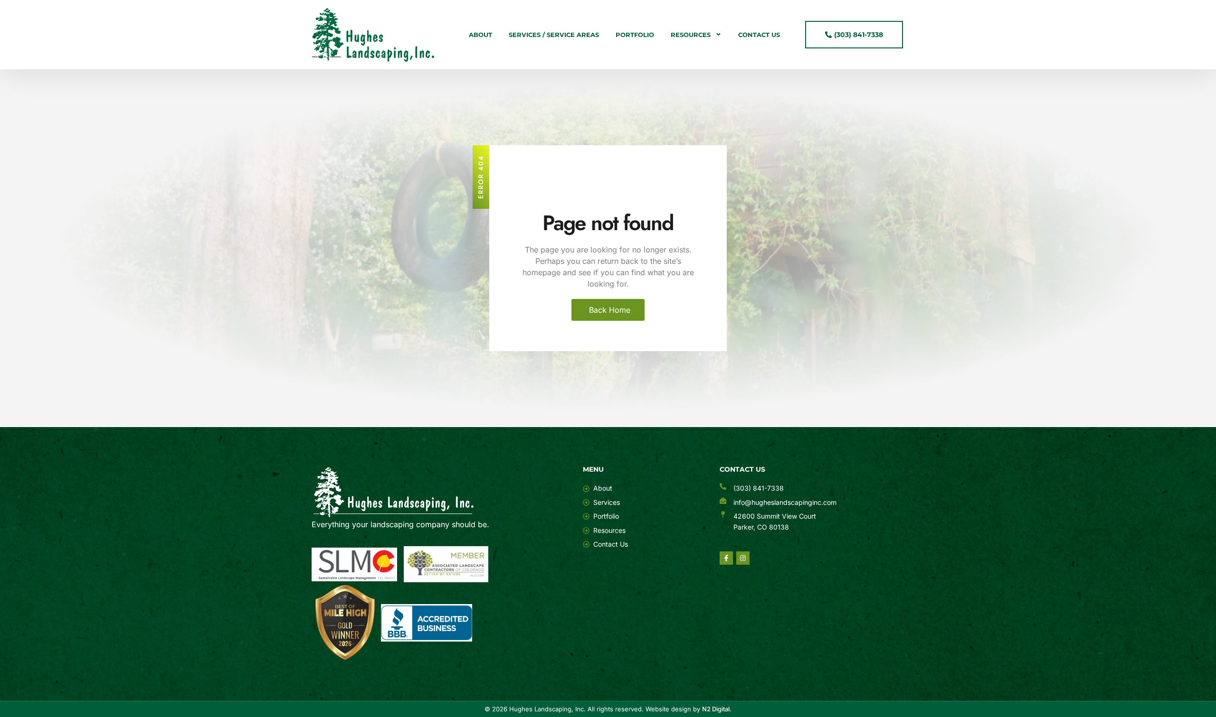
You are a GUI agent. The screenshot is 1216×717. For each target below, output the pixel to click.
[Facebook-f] (726, 558)
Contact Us (759, 34)
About (480, 34)
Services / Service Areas (554, 34)
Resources (691, 34)
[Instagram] (743, 558)
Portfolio (635, 34)
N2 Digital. (717, 709)
